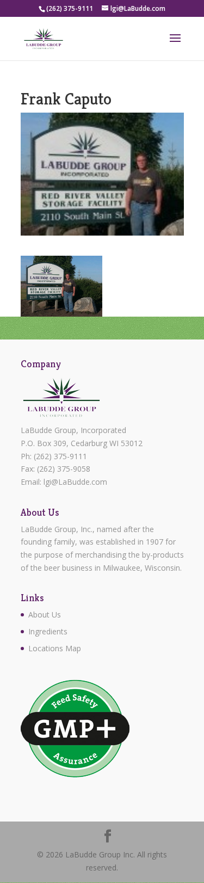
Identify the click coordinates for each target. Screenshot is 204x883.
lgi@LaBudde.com (75, 482)
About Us (44, 614)
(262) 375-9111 (60, 456)
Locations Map (54, 648)
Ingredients (47, 631)
